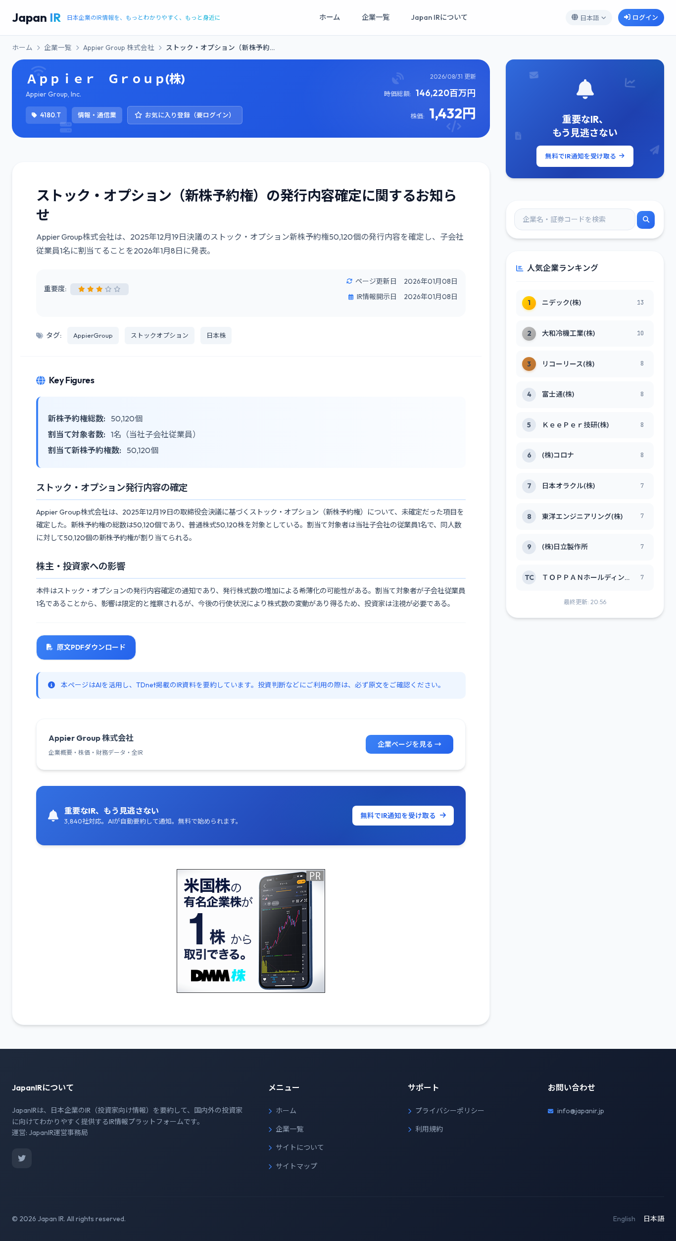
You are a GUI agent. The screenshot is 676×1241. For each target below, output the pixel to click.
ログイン (645, 17)
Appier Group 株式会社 (118, 47)
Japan (36, 17)
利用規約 (429, 1129)
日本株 (216, 335)
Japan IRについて (439, 17)
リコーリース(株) (568, 364)
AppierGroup (93, 335)
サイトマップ (296, 1166)
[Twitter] (22, 1158)
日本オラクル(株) (568, 485)
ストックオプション (160, 335)
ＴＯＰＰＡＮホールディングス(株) (586, 577)
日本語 (589, 18)
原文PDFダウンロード (91, 647)
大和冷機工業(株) (568, 333)
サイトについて (300, 1147)
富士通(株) (558, 394)
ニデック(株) (561, 302)
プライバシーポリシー (449, 1110)
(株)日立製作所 (565, 546)
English (624, 1218)
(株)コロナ (558, 455)
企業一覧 (375, 17)
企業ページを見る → (409, 744)
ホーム (329, 17)
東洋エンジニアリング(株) (582, 516)
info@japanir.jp (580, 1110)
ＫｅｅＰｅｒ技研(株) (575, 424)
